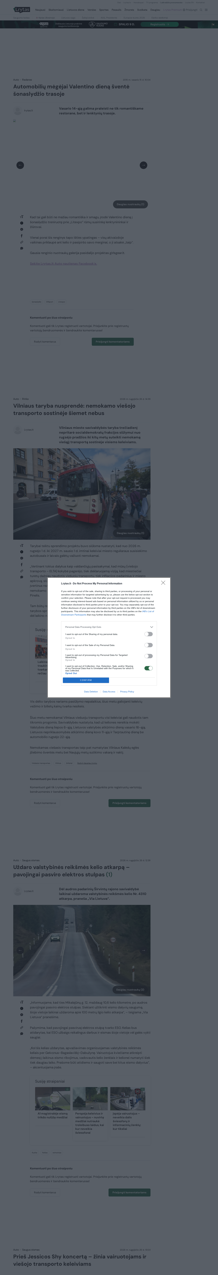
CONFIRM (86, 680)
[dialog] (109, 638)
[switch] (148, 634)
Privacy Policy (127, 691)
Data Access (109, 691)
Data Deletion (91, 691)
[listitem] (109, 627)
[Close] (164, 584)
